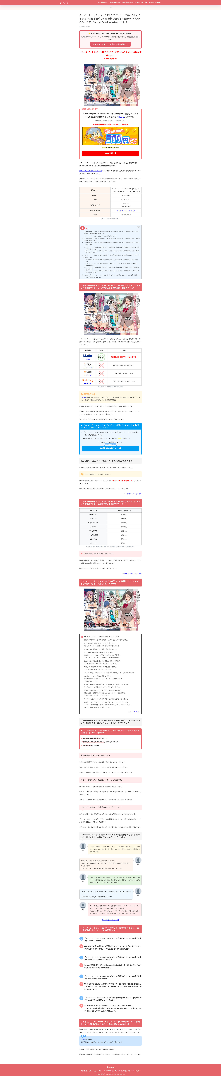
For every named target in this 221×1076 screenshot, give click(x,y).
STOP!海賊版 (110, 1071)
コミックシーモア (88, 367)
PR (111, 7)
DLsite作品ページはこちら (133, 573)
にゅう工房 (131, 210)
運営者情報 (84, 1071)
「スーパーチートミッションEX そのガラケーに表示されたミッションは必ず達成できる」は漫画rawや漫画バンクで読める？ (112, 271)
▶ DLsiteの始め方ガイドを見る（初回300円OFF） (110, 44)
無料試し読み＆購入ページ (109, 448)
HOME (111, 1067)
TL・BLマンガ (138, 2)
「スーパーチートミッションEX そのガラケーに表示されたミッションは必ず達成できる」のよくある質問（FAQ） (111, 256)
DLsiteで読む (109, 153)
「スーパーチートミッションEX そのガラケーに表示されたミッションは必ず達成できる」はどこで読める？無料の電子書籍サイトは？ (111, 232)
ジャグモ (64, 3)
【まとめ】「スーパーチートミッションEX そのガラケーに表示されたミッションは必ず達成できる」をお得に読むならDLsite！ (111, 276)
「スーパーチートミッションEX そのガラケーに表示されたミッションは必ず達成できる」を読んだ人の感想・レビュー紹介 (112, 251)
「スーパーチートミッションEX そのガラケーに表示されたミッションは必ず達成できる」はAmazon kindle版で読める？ (111, 264)
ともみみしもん (122, 210)
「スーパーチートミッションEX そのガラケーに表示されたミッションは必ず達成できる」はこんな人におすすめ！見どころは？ (112, 248)
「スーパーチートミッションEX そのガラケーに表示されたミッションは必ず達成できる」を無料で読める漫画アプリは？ (111, 239)
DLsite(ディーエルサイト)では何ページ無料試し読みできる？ (101, 236)
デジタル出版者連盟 (121, 1071)
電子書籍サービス (103, 2)
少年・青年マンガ (127, 2)
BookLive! (87, 383)
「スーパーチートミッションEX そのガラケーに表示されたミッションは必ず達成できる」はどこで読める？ (112, 260)
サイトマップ (101, 1071)
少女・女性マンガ (115, 2)
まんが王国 (87, 375)
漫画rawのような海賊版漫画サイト (90, 171)
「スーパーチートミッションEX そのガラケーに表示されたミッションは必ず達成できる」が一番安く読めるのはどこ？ (112, 268)
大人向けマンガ (149, 2)
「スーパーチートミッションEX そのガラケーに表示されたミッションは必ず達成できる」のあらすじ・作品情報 (111, 243)
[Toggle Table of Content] (138, 227)
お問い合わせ (92, 1071)
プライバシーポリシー (134, 1071)
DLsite (121, 117)
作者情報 (158, 2)
